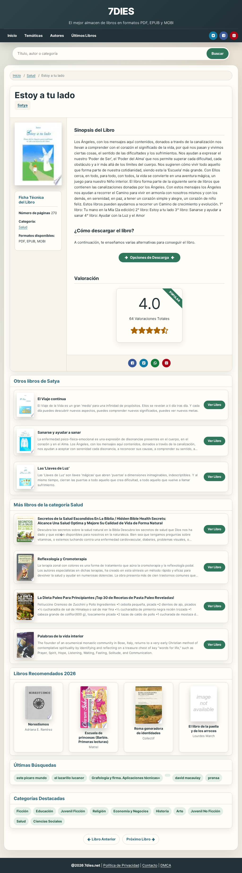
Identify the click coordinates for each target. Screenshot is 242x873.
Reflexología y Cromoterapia (62, 559)
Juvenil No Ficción (205, 811)
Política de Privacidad (121, 865)
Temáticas (33, 35)
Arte (179, 811)
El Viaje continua (52, 399)
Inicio (12, 35)
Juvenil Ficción (73, 811)
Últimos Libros (83, 35)
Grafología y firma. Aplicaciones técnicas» (126, 778)
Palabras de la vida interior (60, 636)
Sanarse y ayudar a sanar (59, 432)
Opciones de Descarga (149, 257)
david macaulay (187, 778)
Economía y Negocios (130, 811)
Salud (31, 75)
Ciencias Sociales (47, 821)
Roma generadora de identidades (148, 730)
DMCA (165, 865)
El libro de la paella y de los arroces (204, 728)
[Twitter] (213, 35)
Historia (162, 811)
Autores (57, 35)
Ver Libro (214, 405)
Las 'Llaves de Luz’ (53, 468)
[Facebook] (223, 35)
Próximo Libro (138, 839)
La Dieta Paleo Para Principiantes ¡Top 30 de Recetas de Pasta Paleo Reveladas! (106, 597)
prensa (213, 778)
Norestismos (38, 724)
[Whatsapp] (155, 363)
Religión (99, 811)
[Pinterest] (234, 35)
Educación (44, 811)
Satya (22, 105)
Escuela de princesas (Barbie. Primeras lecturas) (93, 737)
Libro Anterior (104, 839)
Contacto (149, 865)
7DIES (121, 11)
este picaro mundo (32, 778)
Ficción (22, 811)
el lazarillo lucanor (69, 778)
